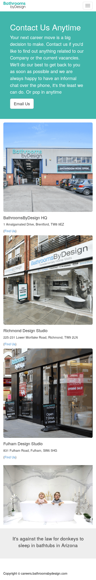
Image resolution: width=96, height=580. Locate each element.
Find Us (9, 231)
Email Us (22, 103)
